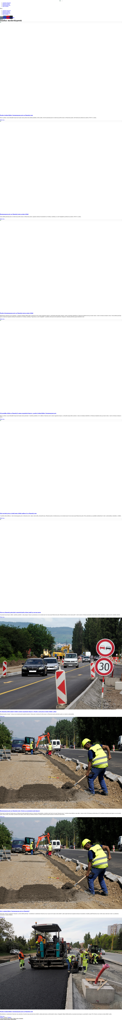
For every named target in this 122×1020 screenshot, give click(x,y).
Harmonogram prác (6, 5)
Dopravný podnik (6, 4)
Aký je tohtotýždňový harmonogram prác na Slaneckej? (14, 911)
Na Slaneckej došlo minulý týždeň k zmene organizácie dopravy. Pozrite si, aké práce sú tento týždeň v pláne (28, 711)
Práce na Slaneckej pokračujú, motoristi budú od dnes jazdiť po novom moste (20, 612)
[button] (61, 8)
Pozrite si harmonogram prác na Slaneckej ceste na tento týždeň (16, 313)
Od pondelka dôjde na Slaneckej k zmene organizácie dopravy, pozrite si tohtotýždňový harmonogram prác (28, 413)
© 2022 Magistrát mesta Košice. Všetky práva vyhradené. (11, 1018)
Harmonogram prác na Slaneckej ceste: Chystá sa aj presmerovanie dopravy (20, 811)
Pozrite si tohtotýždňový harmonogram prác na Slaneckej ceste (16, 115)
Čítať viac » (2, 119)
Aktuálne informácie (7, 2)
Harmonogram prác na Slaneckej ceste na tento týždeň (14, 214)
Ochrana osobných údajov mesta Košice (8, 1019)
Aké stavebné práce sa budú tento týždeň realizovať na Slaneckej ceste (18, 513)
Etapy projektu (5, 6)
